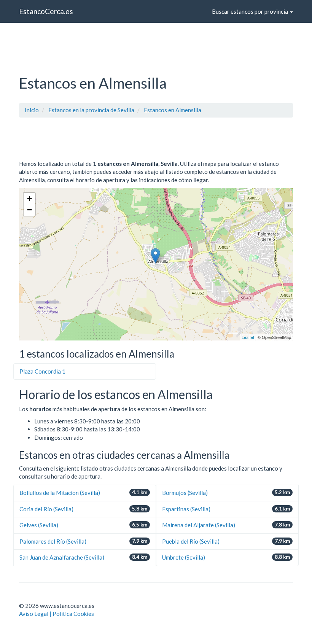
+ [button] (29, 198)
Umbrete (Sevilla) (183, 557)
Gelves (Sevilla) (38, 525)
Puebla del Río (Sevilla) (191, 541)
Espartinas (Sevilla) (186, 509)
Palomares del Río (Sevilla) (52, 541)
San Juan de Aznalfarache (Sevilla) (61, 557)
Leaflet (248, 337)
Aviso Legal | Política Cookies (56, 613)
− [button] (29, 210)
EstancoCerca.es (46, 11)
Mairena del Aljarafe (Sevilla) (198, 525)
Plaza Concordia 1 (42, 371)
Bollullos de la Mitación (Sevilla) (59, 492)
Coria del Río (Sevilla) (46, 509)
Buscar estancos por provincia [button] (250, 11)
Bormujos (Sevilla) (185, 492)
